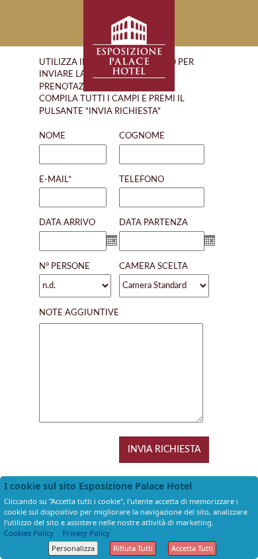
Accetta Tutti (192, 548)
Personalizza (73, 548)
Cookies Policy (29, 533)
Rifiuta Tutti (133, 548)
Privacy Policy (86, 533)
